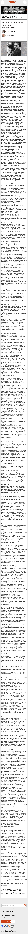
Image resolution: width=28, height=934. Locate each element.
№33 (8, 921)
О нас (2, 915)
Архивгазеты (13, 921)
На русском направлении (9, 16)
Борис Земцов (10, 35)
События (15, 908)
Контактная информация (10, 915)
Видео (3, 911)
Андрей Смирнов (11, 31)
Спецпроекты (9, 911)
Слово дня (21, 908)
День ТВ (3, 917)
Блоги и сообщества (6, 908)
